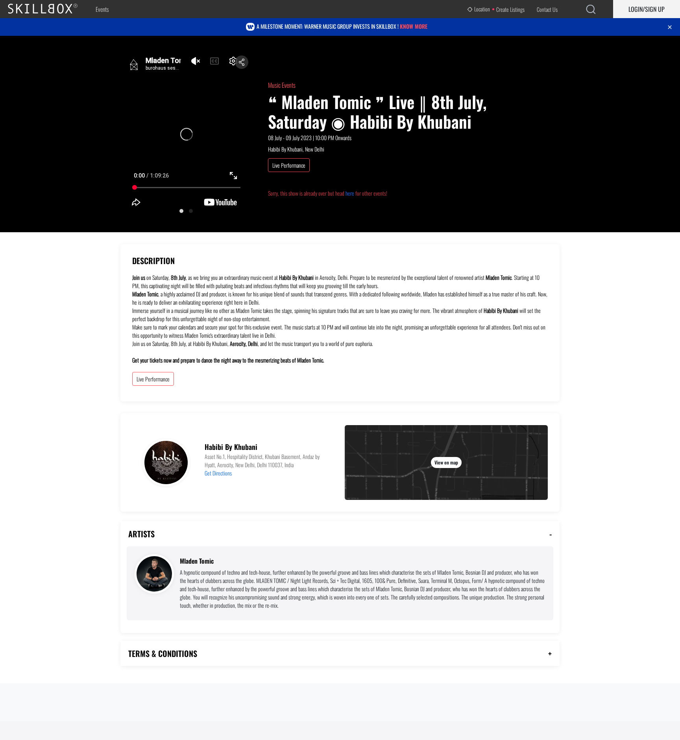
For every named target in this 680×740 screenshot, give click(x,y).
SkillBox (49, 9)
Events (102, 9)
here (350, 193)
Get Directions (218, 473)
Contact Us (547, 9)
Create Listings (510, 9)
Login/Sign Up (646, 9)
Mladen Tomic (197, 561)
